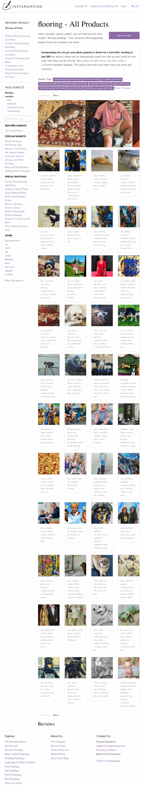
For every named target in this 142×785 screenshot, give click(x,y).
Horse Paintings (13, 774)
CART (136, 6)
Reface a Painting (13, 203)
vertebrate (45, 333)
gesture (74, 527)
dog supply (103, 695)
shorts (69, 432)
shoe (43, 527)
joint (100, 280)
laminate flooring (15, 107)
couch (75, 238)
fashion (102, 290)
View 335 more (122, 88)
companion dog (47, 241)
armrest (132, 383)
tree (72, 280)
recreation (71, 294)
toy (122, 629)
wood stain (72, 692)
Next (57, 95)
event (74, 192)
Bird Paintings (12, 779)
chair (77, 234)
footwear (71, 429)
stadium (70, 297)
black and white (12, 240)
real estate (10, 266)
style (52, 629)
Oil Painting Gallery (15, 741)
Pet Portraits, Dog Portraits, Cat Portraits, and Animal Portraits (16, 148)
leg (46, 231)
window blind (73, 583)
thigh (69, 383)
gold (43, 485)
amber (43, 488)
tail (122, 346)
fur (95, 495)
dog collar (98, 639)
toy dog (102, 241)
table (48, 435)
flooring (50, 182)
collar (100, 629)
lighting (97, 379)
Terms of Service (60, 750)
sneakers (51, 534)
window (127, 280)
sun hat (49, 432)
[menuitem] (80, 6)
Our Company (58, 741)
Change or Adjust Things (16, 189)
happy (123, 537)
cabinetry (125, 445)
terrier (43, 297)
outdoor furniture (128, 386)
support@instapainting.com (110, 745)
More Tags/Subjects (14, 280)
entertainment (73, 195)
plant (78, 429)
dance (51, 442)
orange (44, 481)
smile (69, 175)
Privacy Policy (58, 745)
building (124, 429)
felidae (105, 182)
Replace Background (14, 211)
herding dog (126, 340)
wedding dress (47, 639)
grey (122, 244)
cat (6, 244)
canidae (100, 495)
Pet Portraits (11, 745)
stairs (52, 234)
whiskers (102, 185)
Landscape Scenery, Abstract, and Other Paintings (14, 159)
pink (104, 297)
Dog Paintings (12, 766)
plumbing (125, 692)
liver (95, 244)
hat (42, 429)
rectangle (52, 294)
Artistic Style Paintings (16, 181)
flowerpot (71, 439)
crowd (105, 393)
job (100, 393)
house (7, 263)
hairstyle (97, 284)
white (100, 527)
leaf (76, 435)
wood (43, 178)
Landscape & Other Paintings (20, 762)
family (8, 255)
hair (69, 478)
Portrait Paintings (13, 141)
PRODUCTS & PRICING (103, 6)
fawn (96, 188)
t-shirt (133, 534)
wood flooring (13, 111)
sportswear (125, 534)
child (7, 247)
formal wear (72, 198)
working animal (100, 547)
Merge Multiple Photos (16, 192)
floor (9, 99)
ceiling (132, 445)
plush (123, 633)
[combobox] (18, 118)
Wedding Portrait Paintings (18, 170)
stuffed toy (125, 639)
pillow (130, 389)
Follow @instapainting (108, 760)
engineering (99, 488)
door (75, 639)
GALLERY (79, 6)
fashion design (47, 633)
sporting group (127, 343)
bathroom (131, 685)
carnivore (104, 178)
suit (68, 241)
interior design (47, 439)
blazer (43, 646)
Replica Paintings (13, 215)
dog (6, 251)
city (100, 389)
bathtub (124, 682)
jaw (68, 527)
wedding (9, 274)
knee (51, 185)
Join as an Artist (13, 783)
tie (80, 238)
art (47, 185)
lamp (43, 541)
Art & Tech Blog (59, 758)
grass (69, 284)
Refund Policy (58, 754)
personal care (126, 695)
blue (133, 280)
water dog (45, 284)
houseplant (72, 442)
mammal (124, 238)
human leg (76, 393)
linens (126, 629)
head (106, 429)
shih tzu (102, 583)
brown (43, 478)
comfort (52, 175)
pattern (128, 636)
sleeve (101, 439)
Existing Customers (106, 750)
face (95, 280)
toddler (132, 705)
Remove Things (12, 207)
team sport (77, 287)
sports (77, 280)
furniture (44, 175)
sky (68, 280)
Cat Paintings (12, 770)
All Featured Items (14, 130)
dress (101, 294)
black (69, 485)
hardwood (11, 103)
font (42, 491)
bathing (124, 689)
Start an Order (124, 35)
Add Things (10, 185)
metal (132, 396)
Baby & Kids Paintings (17, 754)
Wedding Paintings (14, 758)
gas (103, 485)
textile (50, 481)
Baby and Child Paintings (17, 167)
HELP (123, 6)
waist (69, 639)
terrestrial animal (48, 396)
